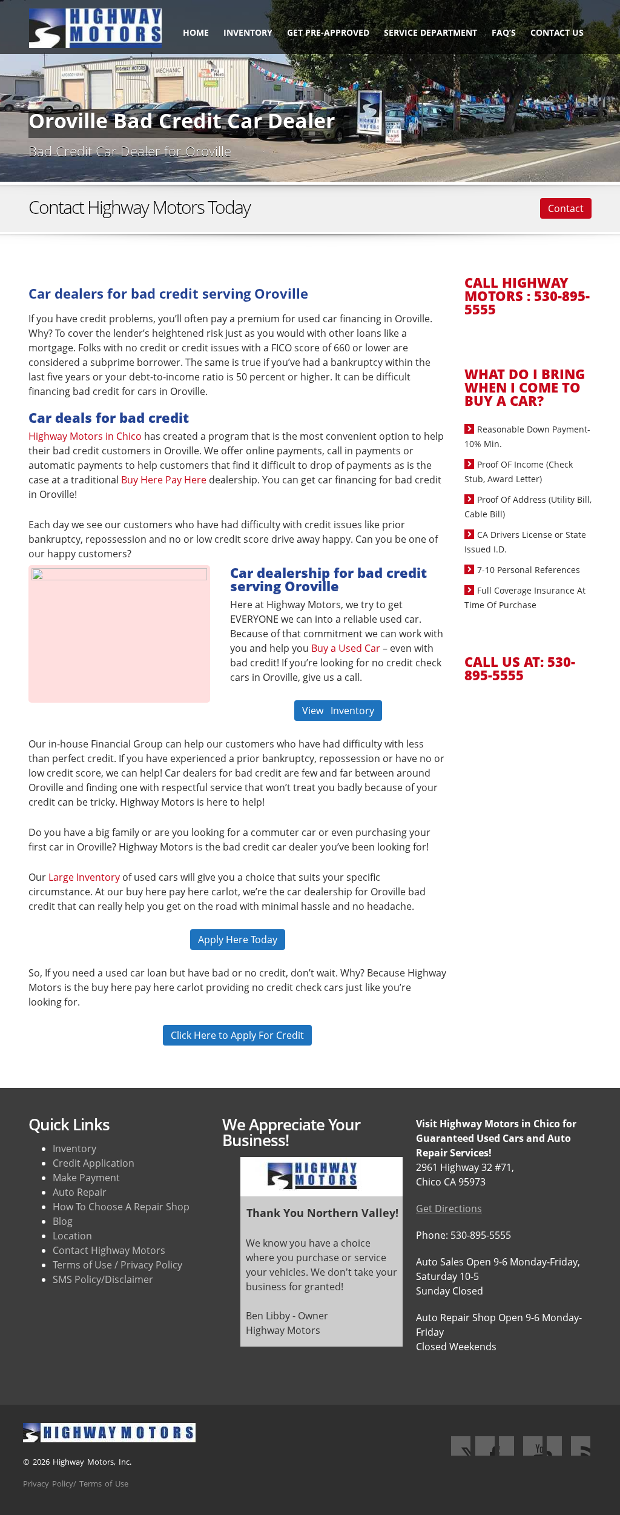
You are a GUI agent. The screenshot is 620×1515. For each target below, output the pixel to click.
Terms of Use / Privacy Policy (117, 1264)
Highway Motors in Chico (85, 436)
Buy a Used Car (345, 648)
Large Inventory (84, 877)
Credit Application (93, 1163)
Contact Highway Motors (109, 1250)
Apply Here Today (237, 939)
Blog (63, 1221)
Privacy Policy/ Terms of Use (75, 1483)
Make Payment (86, 1177)
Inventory (247, 32)
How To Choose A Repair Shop (121, 1206)
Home (196, 32)
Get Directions (449, 1208)
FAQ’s (504, 32)
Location (72, 1235)
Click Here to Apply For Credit (237, 1035)
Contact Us (557, 32)
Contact (566, 208)
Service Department (430, 32)
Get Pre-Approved (328, 32)
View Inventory (338, 710)
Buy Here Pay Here (163, 479)
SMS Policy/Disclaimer (103, 1279)
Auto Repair (80, 1192)
